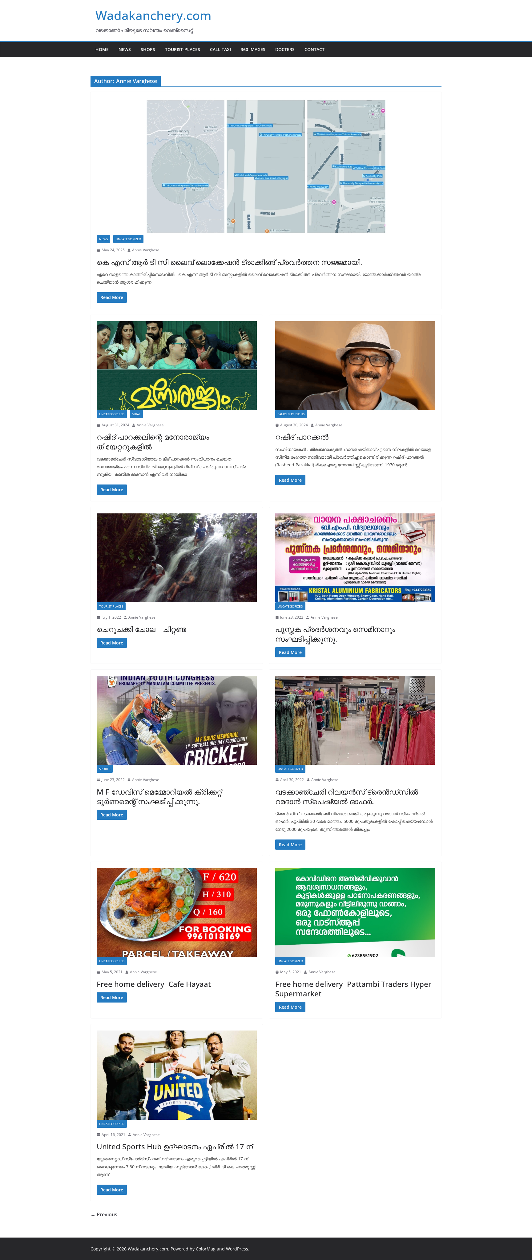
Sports (104, 769)
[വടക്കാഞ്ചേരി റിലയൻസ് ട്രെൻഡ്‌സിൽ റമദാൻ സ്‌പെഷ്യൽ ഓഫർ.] (355, 720)
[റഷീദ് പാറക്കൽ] (355, 365)
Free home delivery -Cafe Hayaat (154, 984)
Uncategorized (128, 239)
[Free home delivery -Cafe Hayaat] (177, 912)
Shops (148, 49)
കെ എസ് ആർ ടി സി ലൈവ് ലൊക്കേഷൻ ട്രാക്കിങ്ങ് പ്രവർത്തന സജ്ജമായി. (229, 262)
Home (102, 49)
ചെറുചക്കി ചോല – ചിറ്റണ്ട (141, 629)
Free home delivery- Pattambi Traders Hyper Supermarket (353, 989)
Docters (285, 49)
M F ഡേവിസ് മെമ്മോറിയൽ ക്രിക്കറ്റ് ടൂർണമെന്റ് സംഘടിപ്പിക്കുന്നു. (159, 796)
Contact (314, 49)
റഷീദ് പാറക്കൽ (301, 437)
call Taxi (220, 49)
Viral (136, 414)
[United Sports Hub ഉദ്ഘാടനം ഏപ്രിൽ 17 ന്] (177, 1075)
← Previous (104, 1214)
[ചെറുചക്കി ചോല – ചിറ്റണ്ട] (177, 557)
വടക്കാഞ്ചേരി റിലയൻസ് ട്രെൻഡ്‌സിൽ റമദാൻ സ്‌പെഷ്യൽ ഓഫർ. (346, 796)
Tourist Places (111, 606)
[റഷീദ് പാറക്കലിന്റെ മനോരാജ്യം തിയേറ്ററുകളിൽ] (177, 365)
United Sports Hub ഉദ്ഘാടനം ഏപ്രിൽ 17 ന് (175, 1146)
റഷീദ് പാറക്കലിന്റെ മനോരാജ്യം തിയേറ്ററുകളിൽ (153, 441)
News (125, 49)
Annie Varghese (145, 250)
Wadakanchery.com (153, 15)
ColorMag (206, 1249)
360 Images (253, 49)
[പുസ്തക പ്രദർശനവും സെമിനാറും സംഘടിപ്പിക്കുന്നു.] (355, 557)
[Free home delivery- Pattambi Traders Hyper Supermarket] (355, 912)
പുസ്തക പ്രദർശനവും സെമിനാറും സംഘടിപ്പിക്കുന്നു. (335, 634)
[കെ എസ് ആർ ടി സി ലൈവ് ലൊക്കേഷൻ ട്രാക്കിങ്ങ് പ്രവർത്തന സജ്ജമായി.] (266, 166)
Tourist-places (182, 49)
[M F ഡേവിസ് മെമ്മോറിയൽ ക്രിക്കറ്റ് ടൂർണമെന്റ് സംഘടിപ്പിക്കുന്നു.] (177, 720)
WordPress (237, 1249)
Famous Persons (291, 414)
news (103, 239)
